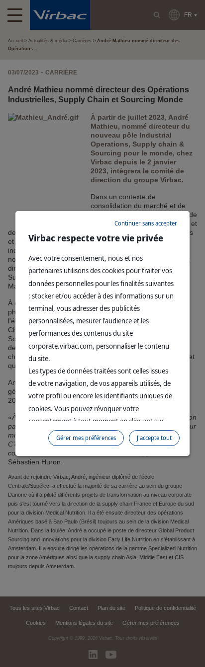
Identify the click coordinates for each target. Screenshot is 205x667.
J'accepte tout (154, 438)
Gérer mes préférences (86, 438)
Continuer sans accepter (145, 223)
